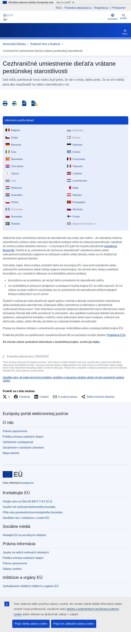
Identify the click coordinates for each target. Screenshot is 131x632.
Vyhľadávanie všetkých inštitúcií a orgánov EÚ (31, 586)
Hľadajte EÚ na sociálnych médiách (24, 535)
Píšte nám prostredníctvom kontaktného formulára (32, 512)
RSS (59, 7)
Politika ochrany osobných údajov (23, 436)
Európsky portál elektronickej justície (35, 413)
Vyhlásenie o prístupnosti (18, 442)
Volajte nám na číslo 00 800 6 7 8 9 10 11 (27, 501)
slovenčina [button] (112, 19)
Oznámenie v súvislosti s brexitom (23, 447)
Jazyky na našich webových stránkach (26, 552)
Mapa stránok (11, 453)
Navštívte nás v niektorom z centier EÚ (26, 517)
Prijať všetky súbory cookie (31, 623)
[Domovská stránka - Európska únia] (12, 474)
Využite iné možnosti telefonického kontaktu (29, 506)
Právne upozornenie (15, 431)
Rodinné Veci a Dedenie (45, 44)
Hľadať (123, 18)
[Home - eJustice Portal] (8, 17)
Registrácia (101, 7)
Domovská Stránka (14, 44)
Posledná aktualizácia (77, 7)
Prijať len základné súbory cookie (73, 623)
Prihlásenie (119, 7)
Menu (125, 34)
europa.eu (27, 482)
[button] (7, 397)
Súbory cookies (12, 568)
